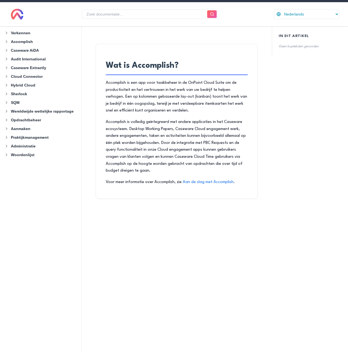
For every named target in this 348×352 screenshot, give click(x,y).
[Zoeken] (212, 14)
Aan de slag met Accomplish (208, 182)
